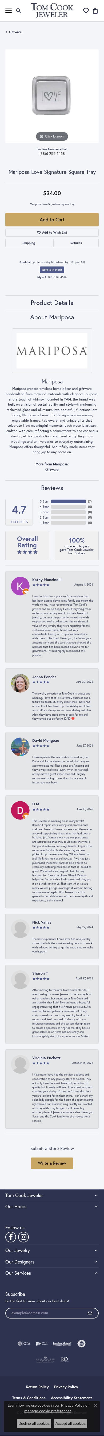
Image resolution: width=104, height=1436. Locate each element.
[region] (52, 96)
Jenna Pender (44, 676)
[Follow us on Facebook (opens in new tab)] (10, 1237)
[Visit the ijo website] (42, 1344)
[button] (18, 10)
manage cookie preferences (47, 1411)
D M (35, 803)
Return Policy (37, 1386)
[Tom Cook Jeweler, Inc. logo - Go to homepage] (52, 10)
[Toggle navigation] (8, 10)
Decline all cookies (34, 1423)
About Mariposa (52, 317)
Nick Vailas (41, 922)
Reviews (52, 488)
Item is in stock (52, 270)
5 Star (44, 501)
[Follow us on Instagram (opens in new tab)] (23, 1237)
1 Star (44, 523)
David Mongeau (45, 740)
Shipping (28, 243)
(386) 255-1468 (52, 153)
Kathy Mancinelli (47, 579)
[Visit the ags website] (45, 1360)
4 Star (44, 507)
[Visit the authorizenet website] (82, 1344)
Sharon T (40, 973)
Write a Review (52, 1163)
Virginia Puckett (46, 1057)
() (90, 501)
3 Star (44, 512)
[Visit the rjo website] (65, 1360)
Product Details (52, 303)
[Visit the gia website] (24, 1344)
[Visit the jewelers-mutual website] (62, 1344)
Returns (76, 243)
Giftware (15, 32)
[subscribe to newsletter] (90, 1313)
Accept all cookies (70, 1423)
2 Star (44, 517)
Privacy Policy (66, 1386)
